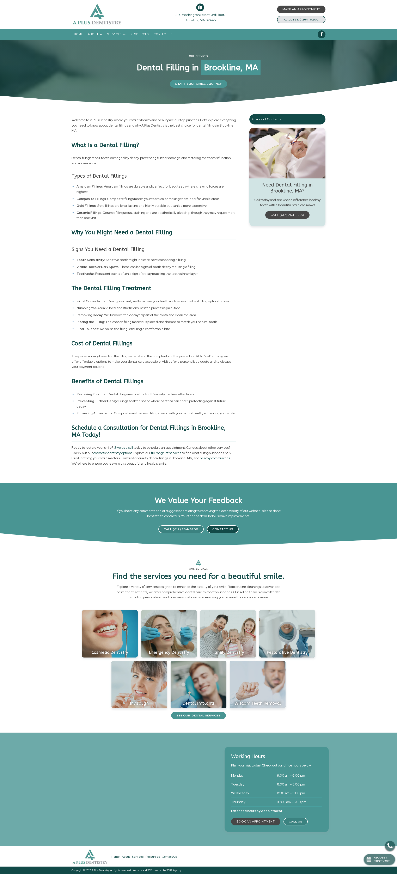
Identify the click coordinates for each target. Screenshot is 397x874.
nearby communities (215, 458)
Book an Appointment (256, 821)
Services (114, 34)
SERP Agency (174, 870)
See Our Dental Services (198, 715)
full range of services (165, 453)
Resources (139, 34)
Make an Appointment (301, 9)
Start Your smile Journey (198, 84)
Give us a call (123, 447)
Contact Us (163, 34)
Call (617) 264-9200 (301, 19)
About (93, 34)
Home (78, 34)
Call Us (295, 821)
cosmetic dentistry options (112, 453)
